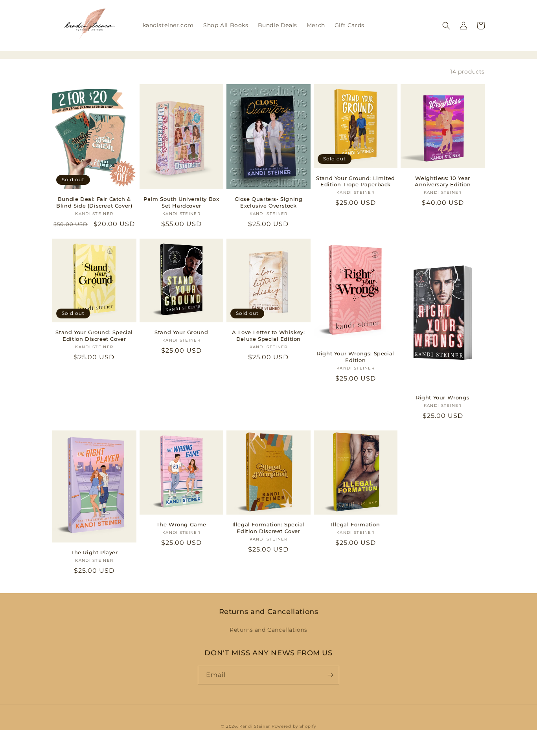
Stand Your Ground (181, 332)
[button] (446, 25)
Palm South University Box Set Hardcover (181, 202)
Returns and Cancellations (268, 629)
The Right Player (94, 552)
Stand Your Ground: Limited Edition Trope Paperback (355, 181)
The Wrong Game (181, 524)
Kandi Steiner (254, 726)
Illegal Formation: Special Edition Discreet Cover (268, 527)
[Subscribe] (330, 675)
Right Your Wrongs (442, 397)
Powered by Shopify (294, 726)
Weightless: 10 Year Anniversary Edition (443, 181)
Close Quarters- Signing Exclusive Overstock (269, 202)
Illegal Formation (355, 524)
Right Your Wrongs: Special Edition (355, 356)
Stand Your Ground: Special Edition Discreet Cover (94, 335)
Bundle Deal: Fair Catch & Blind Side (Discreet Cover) (94, 202)
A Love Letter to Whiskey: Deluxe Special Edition (268, 335)
